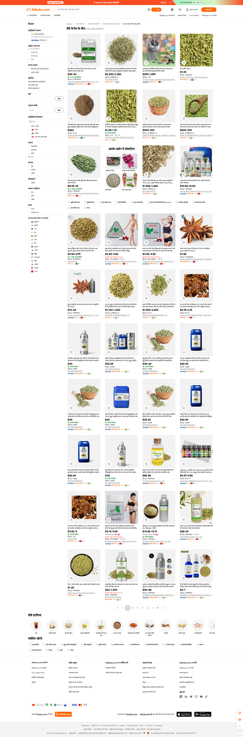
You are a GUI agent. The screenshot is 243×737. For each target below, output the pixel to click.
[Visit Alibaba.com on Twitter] (191, 696)
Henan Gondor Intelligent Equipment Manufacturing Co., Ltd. (159, 80)
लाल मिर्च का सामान (118, 644)
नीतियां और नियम (74, 692)
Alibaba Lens (42, 714)
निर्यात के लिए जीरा (200, 202)
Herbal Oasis (72, 261)
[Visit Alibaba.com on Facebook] (181, 696)
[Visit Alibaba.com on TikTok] (206, 696)
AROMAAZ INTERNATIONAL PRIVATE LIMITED (159, 595)
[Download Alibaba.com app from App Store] (184, 714)
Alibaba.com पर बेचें (186, 668)
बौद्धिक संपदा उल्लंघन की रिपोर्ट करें (153, 687)
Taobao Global (131, 725)
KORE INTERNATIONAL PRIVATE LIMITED (159, 135)
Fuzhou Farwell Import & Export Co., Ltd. (83, 315)
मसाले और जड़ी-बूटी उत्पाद (111, 24)
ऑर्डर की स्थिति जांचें (185, 677)
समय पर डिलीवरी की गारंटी (77, 677)
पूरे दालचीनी (35, 644)
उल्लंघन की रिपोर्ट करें (149, 692)
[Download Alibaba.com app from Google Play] (202, 714)
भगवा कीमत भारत (106, 202)
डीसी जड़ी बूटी (87, 644)
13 (158, 608)
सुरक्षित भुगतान (73, 668)
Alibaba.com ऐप (146, 714)
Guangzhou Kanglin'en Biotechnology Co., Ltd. (121, 541)
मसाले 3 (201, 644)
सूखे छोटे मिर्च (90, 202)
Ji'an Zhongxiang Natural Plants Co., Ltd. (83, 82)
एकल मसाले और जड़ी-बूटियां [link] (131, 24)
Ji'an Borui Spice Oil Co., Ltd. (154, 481)
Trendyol (148, 725)
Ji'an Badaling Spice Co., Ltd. (191, 537)
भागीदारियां (182, 687)
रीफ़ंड (144, 682)
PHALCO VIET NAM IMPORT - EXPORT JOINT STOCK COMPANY (196, 315)
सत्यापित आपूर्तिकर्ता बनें (186, 682)
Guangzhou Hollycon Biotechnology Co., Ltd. (121, 261)
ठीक (59, 99)
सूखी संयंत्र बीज (75, 202)
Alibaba (69, 24)
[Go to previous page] (117, 608)
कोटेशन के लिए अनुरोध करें (114, 673)
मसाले (61, 650)
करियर (34, 682)
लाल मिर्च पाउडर (75, 208)
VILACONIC (72, 539)
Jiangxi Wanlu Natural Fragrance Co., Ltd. (196, 191)
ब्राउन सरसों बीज (138, 202)
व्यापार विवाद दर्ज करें (149, 677)
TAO (141, 725)
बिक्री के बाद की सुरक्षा (75, 682)
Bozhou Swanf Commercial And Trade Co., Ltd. (84, 193)
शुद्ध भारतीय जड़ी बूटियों (70, 644)
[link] (239, 713)
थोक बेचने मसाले (36, 650)
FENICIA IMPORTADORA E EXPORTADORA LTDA (84, 135)
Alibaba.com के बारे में (39, 663)
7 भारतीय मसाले (169, 644)
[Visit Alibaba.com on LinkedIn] (186, 696)
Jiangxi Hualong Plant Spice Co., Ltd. (157, 541)
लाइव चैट (145, 673)
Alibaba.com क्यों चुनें (39, 668)
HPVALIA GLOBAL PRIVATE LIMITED (119, 137)
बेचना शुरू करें (183, 673)
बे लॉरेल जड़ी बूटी (183, 202)
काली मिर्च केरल (135, 644)
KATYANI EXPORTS (75, 371)
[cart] (180, 10)
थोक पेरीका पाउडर (51, 644)
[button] (148, 9)
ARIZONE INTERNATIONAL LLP (117, 315)
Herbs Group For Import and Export (194, 77)
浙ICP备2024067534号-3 (186, 733)
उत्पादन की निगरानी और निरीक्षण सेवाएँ (80, 687)
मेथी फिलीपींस (122, 202)
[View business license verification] (144, 733)
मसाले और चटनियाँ (93, 24)
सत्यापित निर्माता (110, 668)
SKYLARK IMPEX (111, 80)
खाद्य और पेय (80, 24)
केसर (88, 208)
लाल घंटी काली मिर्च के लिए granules (160, 202)
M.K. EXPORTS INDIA (113, 597)
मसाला (50, 650)
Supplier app (131, 714)
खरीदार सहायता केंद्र (149, 668)
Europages (158, 725)
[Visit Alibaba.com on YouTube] (201, 696)
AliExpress (85, 725)
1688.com (95, 725)
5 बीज (71, 650)
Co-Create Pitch (38, 673)
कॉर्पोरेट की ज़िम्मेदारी (38, 677)
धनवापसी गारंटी (73, 673)
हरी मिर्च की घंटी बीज (152, 644)
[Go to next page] (163, 608)
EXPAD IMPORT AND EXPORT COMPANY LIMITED (196, 259)
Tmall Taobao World (109, 725)
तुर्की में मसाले (102, 644)
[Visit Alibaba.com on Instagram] (196, 696)
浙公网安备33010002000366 (163, 733)
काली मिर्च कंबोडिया (186, 644)
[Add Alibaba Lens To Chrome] (63, 714)
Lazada (121, 725)
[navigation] (46, 316)
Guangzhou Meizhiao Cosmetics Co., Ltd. (196, 481)
